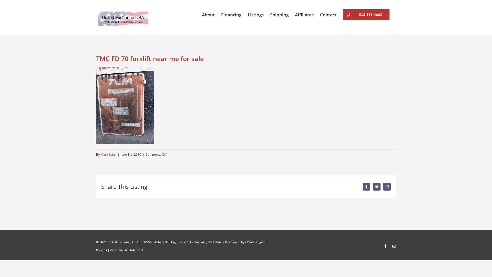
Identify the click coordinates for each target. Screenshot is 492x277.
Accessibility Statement (126, 250)
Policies (101, 250)
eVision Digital (255, 242)
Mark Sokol (108, 154)
